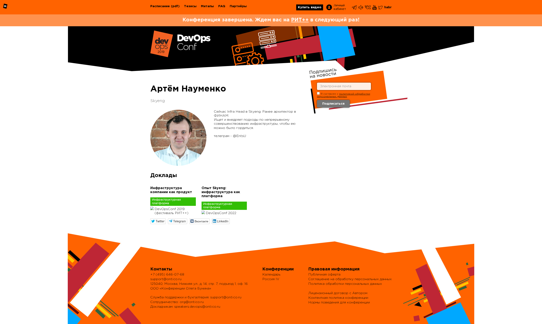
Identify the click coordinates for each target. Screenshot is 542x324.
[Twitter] (380, 7)
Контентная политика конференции (338, 297)
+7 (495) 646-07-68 (167, 274)
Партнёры (238, 6)
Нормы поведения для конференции (339, 302)
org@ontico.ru (192, 302)
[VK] (368, 7)
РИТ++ (300, 20)
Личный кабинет (340, 7)
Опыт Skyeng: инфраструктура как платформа (221, 192)
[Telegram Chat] (354, 7)
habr (388, 7)
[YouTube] (374, 7)
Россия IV (270, 279)
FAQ (221, 6)
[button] (158, 221)
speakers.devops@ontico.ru (197, 306)
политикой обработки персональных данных (343, 95)
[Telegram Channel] (361, 7)
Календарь (271, 274)
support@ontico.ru (165, 279)
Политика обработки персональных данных (345, 283)
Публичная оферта (324, 274)
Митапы (207, 6)
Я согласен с (343, 95)
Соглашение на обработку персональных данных (350, 279)
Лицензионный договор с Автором (337, 293)
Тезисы (190, 6)
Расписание (160, 6)
